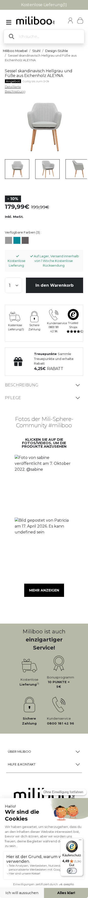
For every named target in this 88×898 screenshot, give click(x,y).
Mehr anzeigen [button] (44, 590)
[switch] (72, 871)
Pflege (13, 397)
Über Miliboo (19, 751)
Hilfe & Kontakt (21, 764)
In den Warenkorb (54, 285)
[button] (44, 484)
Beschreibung (21, 385)
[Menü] (80, 841)
